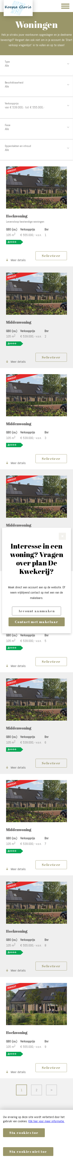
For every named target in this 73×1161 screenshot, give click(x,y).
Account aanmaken (36, 611)
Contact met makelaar (36, 622)
